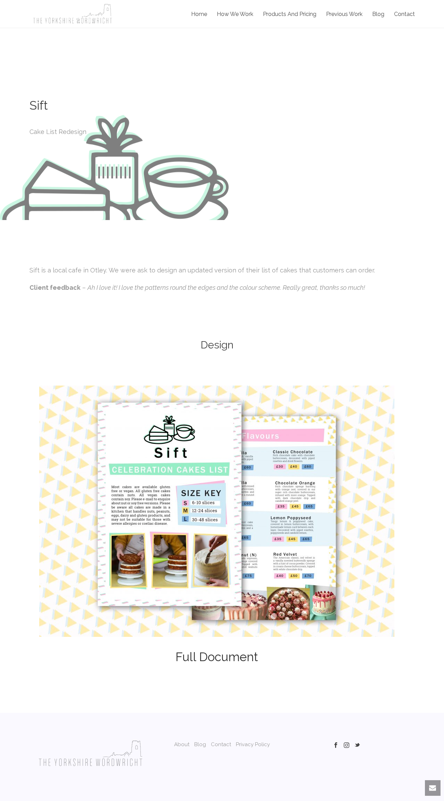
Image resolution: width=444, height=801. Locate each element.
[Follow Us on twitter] (357, 745)
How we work (235, 14)
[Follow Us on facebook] (336, 745)
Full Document (217, 657)
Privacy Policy (253, 744)
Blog (378, 14)
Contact (404, 14)
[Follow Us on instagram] (346, 745)
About (181, 744)
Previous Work (344, 14)
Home (199, 14)
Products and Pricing (289, 14)
